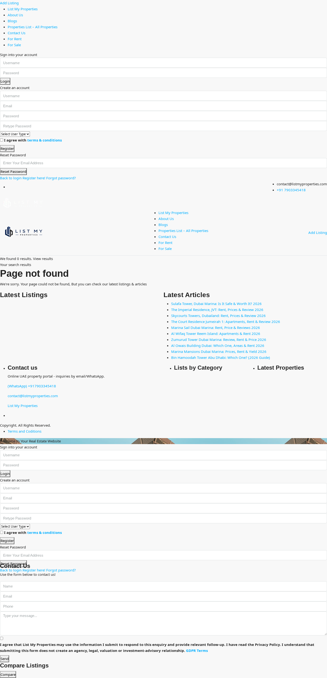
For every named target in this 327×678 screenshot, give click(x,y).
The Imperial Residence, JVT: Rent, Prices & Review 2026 (217, 309)
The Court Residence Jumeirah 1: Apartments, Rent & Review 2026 (225, 321)
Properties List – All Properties (32, 26)
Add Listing (9, 2)
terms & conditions (44, 140)
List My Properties (23, 8)
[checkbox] (1, 638)
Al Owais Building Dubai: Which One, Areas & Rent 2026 (217, 345)
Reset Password (13, 171)
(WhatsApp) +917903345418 (32, 386)
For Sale (14, 44)
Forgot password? (61, 177)
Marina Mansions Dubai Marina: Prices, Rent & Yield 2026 (218, 351)
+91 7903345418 (291, 189)
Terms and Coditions (24, 431)
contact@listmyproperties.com (33, 395)
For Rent (15, 38)
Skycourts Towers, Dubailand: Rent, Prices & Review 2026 (218, 315)
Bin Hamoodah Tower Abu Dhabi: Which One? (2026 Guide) (220, 357)
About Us (15, 14)
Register (7, 148)
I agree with (33, 140)
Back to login (11, 177)
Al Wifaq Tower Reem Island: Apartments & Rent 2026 (215, 333)
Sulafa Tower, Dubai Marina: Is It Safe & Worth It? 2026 (216, 303)
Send (4, 658)
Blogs (12, 20)
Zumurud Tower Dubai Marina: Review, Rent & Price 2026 (218, 339)
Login (5, 81)
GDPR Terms (197, 650)
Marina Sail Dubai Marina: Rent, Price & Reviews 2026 (215, 327)
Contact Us (16, 32)
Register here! (34, 177)
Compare (8, 674)
